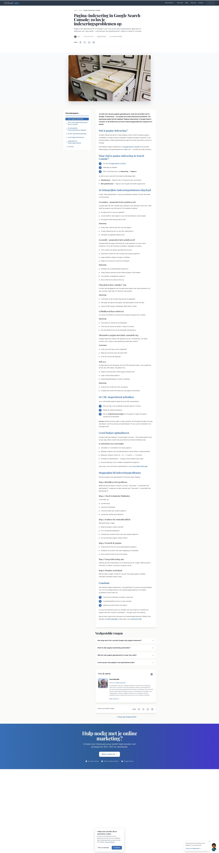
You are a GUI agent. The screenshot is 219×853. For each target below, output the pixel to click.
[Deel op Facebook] (80, 42)
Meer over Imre (114, 699)
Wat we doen (169, 2)
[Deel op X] (84, 42)
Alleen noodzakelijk (103, 847)
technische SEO (136, 619)
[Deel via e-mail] (93, 42)
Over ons (193, 2)
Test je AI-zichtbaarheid (192, 848)
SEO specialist (112, 619)
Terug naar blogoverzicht (125, 717)
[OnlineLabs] (11, 3)
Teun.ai (211, 3)
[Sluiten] (209, 841)
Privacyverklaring (110, 842)
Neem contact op (108, 754)
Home (75, 10)
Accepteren (116, 847)
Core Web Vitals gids (140, 466)
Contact (200, 2)
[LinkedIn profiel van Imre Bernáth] (151, 674)
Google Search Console (131, 147)
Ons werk (180, 2)
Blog (186, 2)
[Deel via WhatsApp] (89, 42)
